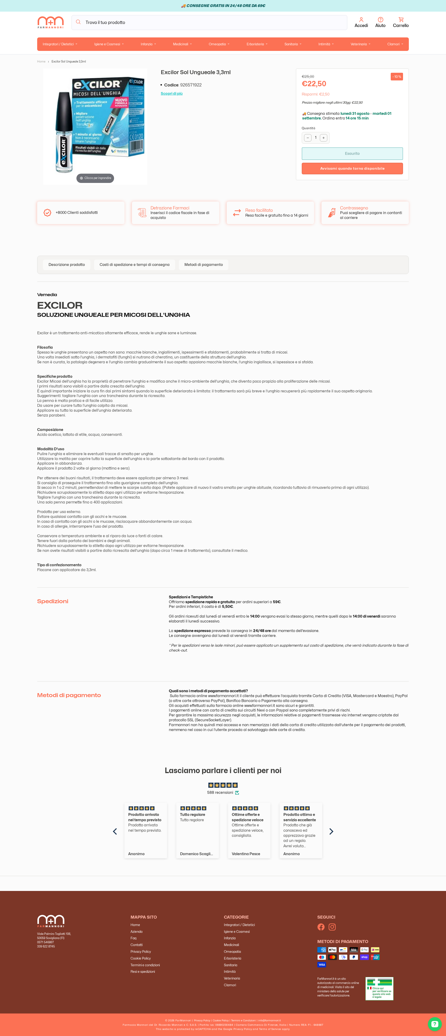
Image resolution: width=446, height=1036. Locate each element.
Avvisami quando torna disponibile (352, 168)
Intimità (324, 44)
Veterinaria (359, 44)
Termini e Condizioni (243, 1020)
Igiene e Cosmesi (107, 44)
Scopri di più (172, 93)
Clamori (393, 44)
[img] (223, 785)
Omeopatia (217, 44)
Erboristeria (255, 44)
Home (41, 61)
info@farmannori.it (269, 1020)
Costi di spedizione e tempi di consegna (135, 264)
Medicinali (180, 44)
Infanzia (146, 44)
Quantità (308, 128)
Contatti (137, 945)
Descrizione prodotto (67, 264)
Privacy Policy (141, 951)
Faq (133, 938)
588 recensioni (220, 792)
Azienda (136, 931)
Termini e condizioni (145, 965)
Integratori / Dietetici (58, 44)
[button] (401, 22)
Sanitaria (291, 44)
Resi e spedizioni (143, 971)
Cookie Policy (141, 958)
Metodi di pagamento (203, 264)
